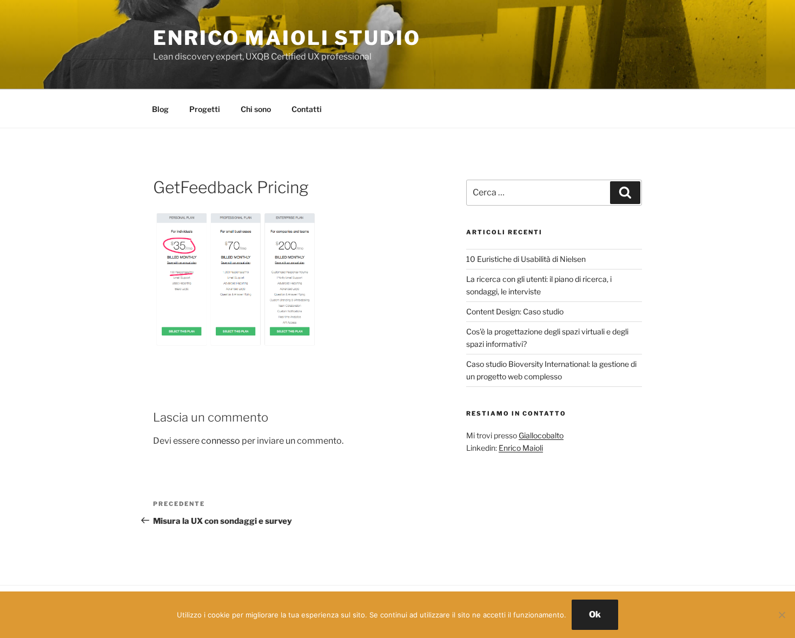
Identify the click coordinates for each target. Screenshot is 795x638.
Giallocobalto (541, 435)
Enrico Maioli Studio (287, 38)
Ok (595, 614)
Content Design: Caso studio (515, 311)
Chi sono (256, 109)
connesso (220, 441)
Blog (160, 109)
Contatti (307, 109)
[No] (781, 614)
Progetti (204, 109)
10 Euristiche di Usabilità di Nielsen (526, 259)
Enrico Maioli (521, 447)
